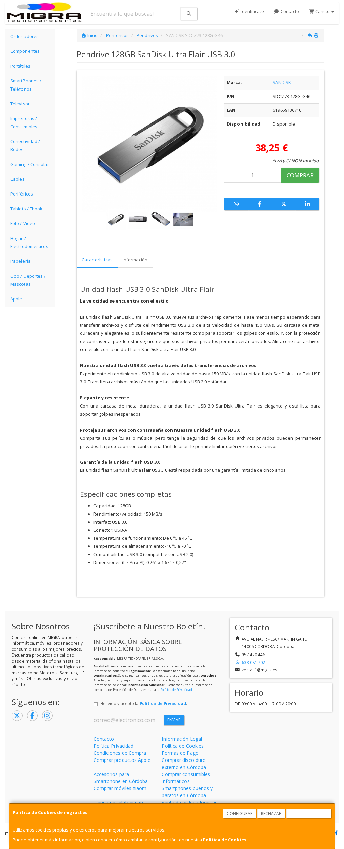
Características (97, 260)
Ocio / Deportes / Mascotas (28, 280)
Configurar (240, 813)
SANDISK (282, 82)
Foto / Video (22, 223)
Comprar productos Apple (122, 760)
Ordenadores (24, 36)
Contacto (289, 11)
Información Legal (182, 739)
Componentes (25, 51)
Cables (17, 179)
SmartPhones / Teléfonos (25, 85)
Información (135, 260)
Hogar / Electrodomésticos (29, 242)
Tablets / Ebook (26, 209)
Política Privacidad (114, 746)
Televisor (20, 104)
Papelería (20, 261)
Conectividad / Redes (25, 145)
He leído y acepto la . (143, 703)
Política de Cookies (224, 840)
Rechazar (271, 813)
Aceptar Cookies (309, 813)
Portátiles (20, 66)
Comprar (300, 175)
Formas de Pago (180, 753)
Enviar (174, 720)
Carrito (322, 11)
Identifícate (252, 11)
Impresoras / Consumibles (23, 122)
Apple (16, 299)
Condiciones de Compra (120, 753)
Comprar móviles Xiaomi (121, 788)
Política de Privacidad (176, 689)
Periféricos (21, 194)
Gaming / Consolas (30, 164)
